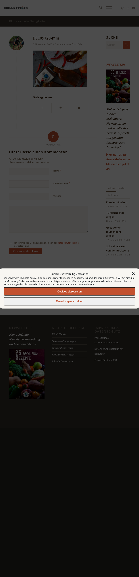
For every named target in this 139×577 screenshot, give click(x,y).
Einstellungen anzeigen (69, 301)
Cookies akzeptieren (69, 291)
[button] (133, 274)
